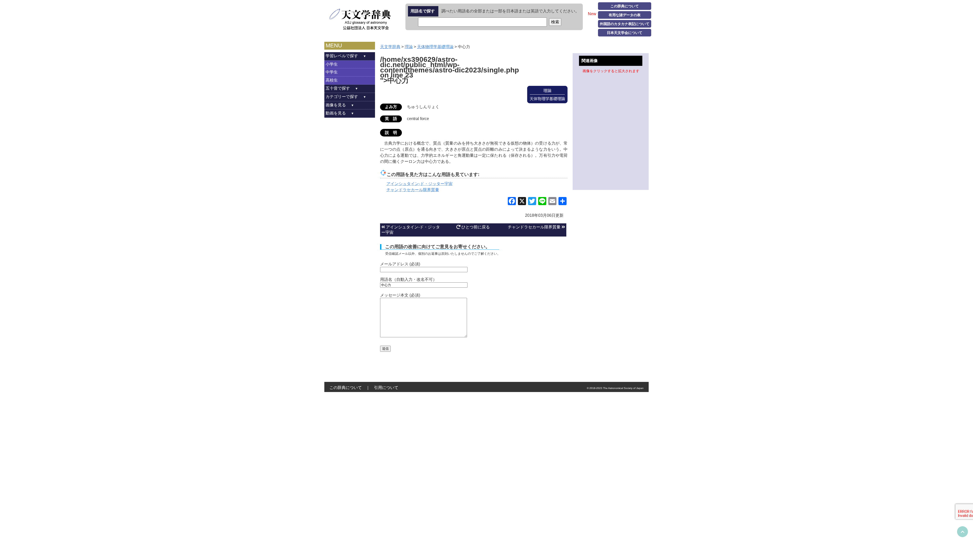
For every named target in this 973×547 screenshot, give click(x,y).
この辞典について (624, 6)
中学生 (332, 72)
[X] (522, 201)
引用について (386, 387)
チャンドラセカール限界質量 (535, 227)
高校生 (332, 80)
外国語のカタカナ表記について (624, 24)
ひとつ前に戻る (475, 227)
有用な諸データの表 (625, 15)
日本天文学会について (624, 33)
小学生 (332, 64)
